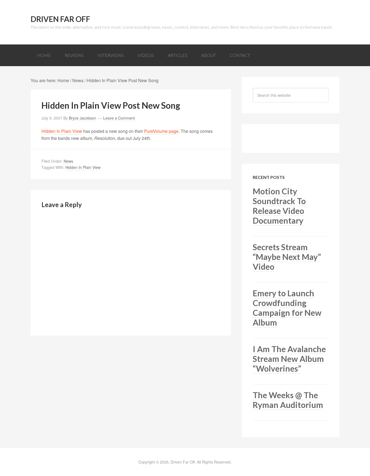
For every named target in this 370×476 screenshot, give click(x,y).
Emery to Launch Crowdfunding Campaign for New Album (287, 307)
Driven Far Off (60, 19)
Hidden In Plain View (61, 131)
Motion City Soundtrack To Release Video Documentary (279, 205)
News (68, 161)
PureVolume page (161, 131)
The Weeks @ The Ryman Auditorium (288, 400)
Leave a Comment (119, 118)
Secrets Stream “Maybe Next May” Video (287, 256)
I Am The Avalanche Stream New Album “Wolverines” (289, 358)
